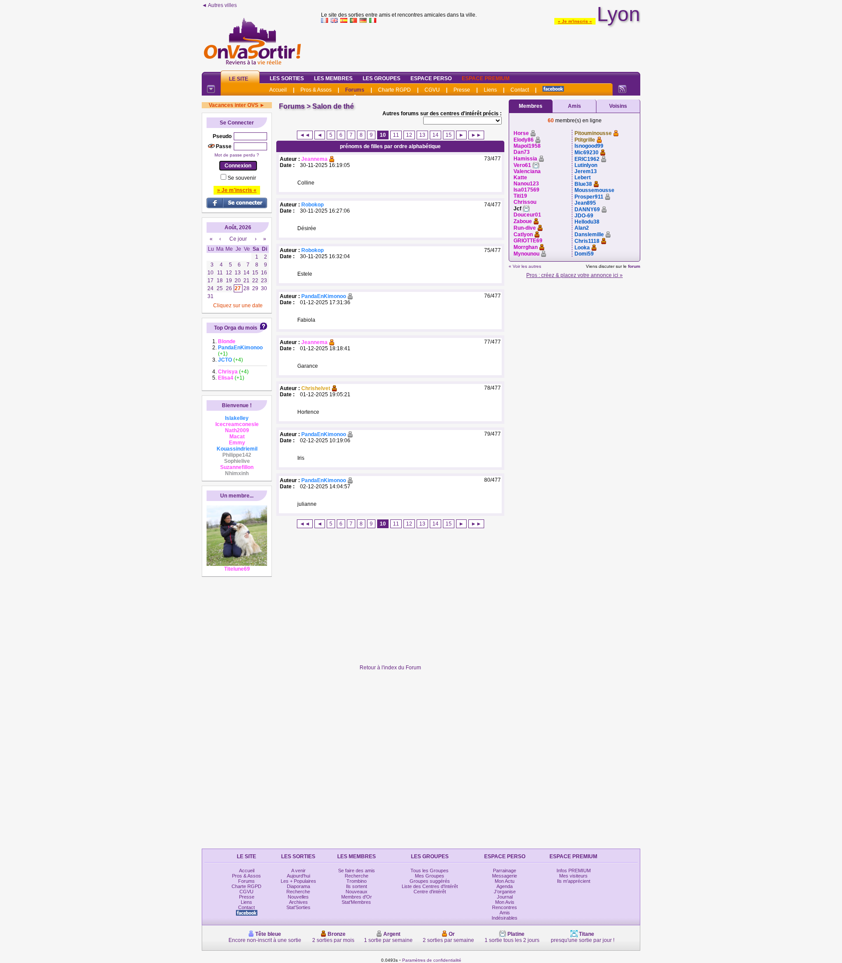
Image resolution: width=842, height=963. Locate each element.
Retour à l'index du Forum (390, 668)
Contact (519, 90)
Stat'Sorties (298, 907)
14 (435, 135)
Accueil (278, 90)
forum (634, 266)
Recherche (298, 891)
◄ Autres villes (219, 5)
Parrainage (504, 870)
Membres (530, 106)
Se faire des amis (356, 870)
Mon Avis (504, 902)
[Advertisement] (480, 45)
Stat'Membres (356, 902)
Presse (461, 90)
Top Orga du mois (235, 328)
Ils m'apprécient (573, 881)
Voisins (618, 106)
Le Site (238, 79)
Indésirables (504, 917)
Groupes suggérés (430, 881)
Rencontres (504, 907)
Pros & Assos (316, 90)
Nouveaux (356, 891)
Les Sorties (287, 78)
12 (409, 135)
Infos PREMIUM (574, 870)
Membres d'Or (356, 896)
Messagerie (504, 875)
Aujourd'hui (298, 875)
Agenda (504, 886)
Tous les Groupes (429, 870)
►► (476, 135)
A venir (298, 870)
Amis (574, 106)
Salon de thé (333, 106)
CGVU (432, 90)
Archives (298, 902)
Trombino (356, 881)
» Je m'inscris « (575, 21)
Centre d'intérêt (430, 891)
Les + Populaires (298, 881)
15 (449, 135)
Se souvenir (242, 178)
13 (422, 135)
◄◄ (305, 135)
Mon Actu (504, 881)
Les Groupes (381, 78)
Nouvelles (298, 896)
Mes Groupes (429, 875)
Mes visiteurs (573, 875)
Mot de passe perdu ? (236, 155)
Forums (354, 90)
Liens (490, 90)
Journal (505, 896)
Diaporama (298, 886)
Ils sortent (356, 886)
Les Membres (333, 78)
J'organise (505, 891)
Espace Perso (431, 78)
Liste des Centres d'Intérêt (430, 886)
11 (396, 135)
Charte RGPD (394, 90)
